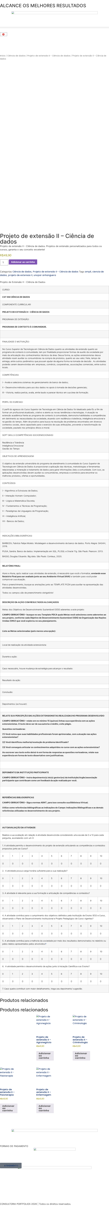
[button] (54, 27)
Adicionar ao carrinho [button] (45, 1056)
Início (2, 55)
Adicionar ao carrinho (23, 262)
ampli (88, 271)
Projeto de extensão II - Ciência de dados (48, 55)
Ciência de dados (16, 55)
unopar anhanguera (45, 275)
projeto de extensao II (20, 275)
